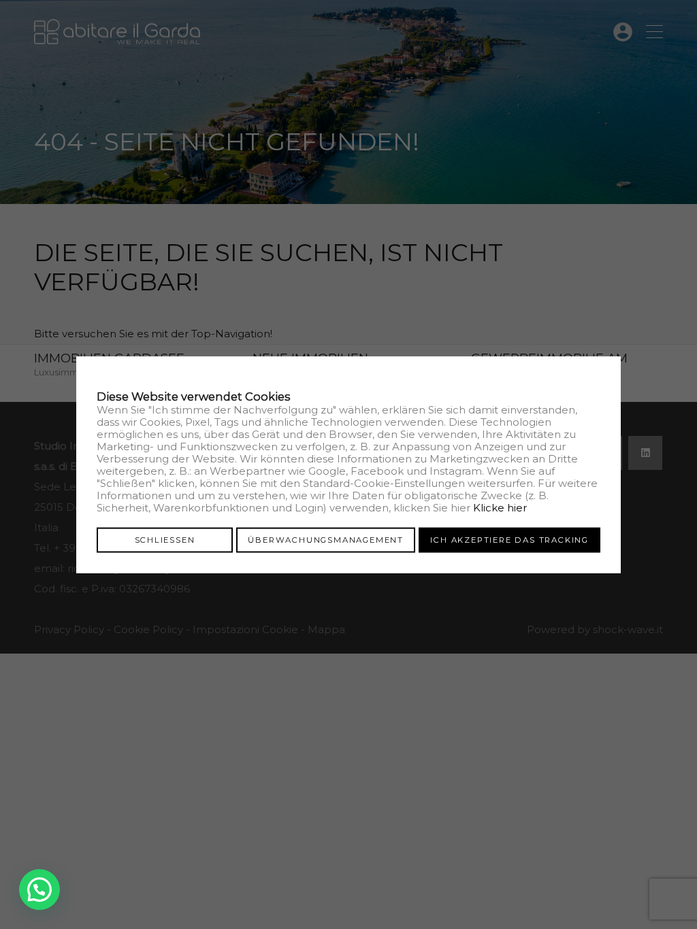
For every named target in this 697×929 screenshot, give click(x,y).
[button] (39, 889)
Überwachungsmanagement (326, 539)
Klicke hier (500, 507)
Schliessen (165, 539)
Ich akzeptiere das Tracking (509, 539)
